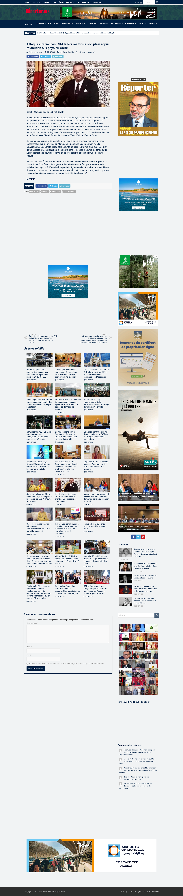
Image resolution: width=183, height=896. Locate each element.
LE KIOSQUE (96, 2)
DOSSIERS (129, 24)
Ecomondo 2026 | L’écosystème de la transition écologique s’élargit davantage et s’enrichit (96, 403)
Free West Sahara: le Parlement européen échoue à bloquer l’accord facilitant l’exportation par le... (137, 752)
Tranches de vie (82, 2)
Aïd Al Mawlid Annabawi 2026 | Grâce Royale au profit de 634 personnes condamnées (65, 498)
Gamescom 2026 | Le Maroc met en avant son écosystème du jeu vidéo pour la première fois (39, 435)
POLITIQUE (53, 24)
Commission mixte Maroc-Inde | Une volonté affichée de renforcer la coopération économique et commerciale (39, 560)
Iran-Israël (55, 191)
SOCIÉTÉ (79, 24)
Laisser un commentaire (87, 52)
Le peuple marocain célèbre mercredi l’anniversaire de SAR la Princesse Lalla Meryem (96, 465)
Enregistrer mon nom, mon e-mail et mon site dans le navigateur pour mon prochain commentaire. (66, 663)
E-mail (29, 655)
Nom (29, 647)
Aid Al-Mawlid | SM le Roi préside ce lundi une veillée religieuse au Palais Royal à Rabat (67, 560)
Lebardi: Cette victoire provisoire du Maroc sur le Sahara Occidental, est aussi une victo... (137, 761)
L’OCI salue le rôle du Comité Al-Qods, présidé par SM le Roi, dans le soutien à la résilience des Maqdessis (96, 373)
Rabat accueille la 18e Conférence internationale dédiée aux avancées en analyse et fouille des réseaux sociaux (66, 466)
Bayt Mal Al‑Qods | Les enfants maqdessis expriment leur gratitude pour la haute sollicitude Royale (68, 590)
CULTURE (92, 24)
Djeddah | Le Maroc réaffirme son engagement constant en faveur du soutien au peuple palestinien (40, 403)
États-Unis (34, 191)
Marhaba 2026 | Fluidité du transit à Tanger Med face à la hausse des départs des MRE (96, 560)
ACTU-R (28, 24)
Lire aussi (70, 2)
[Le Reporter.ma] (38, 10)
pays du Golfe (69, 191)
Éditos (61, 2)
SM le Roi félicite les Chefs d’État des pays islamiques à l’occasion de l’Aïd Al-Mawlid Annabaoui (39, 498)
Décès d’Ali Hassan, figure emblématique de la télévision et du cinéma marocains (145, 588)
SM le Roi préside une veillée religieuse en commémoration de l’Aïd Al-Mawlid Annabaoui (39, 527)
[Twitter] (138, 2)
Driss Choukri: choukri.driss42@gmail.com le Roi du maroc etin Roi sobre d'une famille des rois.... (138, 770)
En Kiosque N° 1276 (138, 79)
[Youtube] (141, 2)
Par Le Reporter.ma (35, 52)
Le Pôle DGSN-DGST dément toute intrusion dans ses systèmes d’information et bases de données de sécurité (68, 404)
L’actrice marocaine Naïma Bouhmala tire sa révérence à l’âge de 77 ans (145, 600)
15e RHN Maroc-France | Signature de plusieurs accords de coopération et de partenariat (135, 527)
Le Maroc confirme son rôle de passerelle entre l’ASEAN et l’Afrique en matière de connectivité (96, 435)
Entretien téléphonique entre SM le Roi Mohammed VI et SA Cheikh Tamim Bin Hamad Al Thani (43, 338)
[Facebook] (136, 2)
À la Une (63, 52)
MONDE (103, 24)
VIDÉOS (152, 24)
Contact (47, 2)
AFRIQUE (40, 24)
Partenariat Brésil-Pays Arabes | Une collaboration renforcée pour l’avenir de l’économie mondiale (38, 465)
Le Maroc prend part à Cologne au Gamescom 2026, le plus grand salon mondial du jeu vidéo (66, 435)
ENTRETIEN (116, 24)
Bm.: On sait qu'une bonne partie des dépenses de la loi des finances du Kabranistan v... (135, 785)
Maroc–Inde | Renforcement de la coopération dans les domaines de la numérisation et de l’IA (96, 498)
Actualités (70, 52)
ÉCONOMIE (67, 24)
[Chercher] (157, 2)
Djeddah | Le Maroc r (45, 33)
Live (54, 2)
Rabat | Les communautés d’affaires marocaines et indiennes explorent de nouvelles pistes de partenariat (67, 529)
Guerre (45, 191)
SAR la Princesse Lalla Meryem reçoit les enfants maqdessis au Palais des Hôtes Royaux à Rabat (95, 590)
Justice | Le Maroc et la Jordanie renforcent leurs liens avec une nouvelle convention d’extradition (66, 373)
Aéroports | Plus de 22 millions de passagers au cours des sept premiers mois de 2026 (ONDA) (37, 373)
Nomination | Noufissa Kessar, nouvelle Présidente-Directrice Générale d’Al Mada (145, 565)
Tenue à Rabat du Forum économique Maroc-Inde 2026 (94, 526)
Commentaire (32, 623)
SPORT (142, 24)
